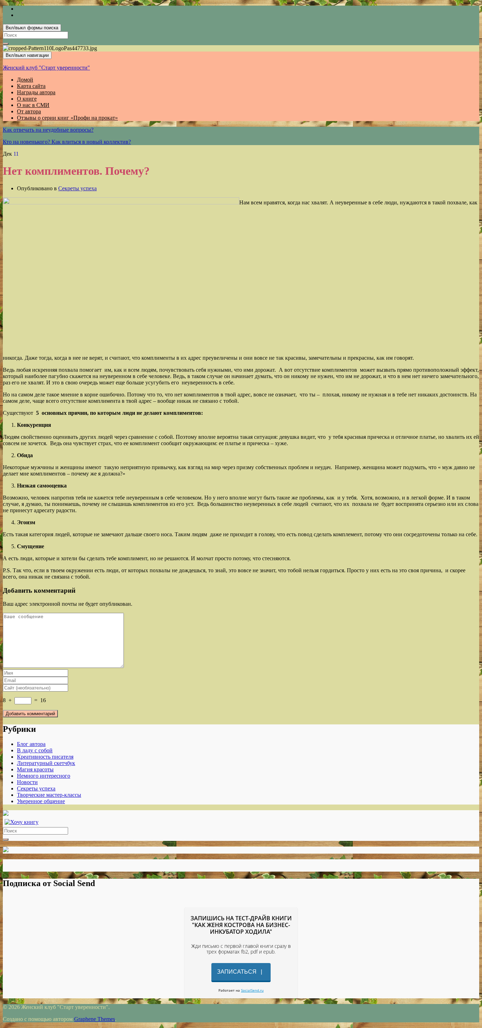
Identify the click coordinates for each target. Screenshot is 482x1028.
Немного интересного (43, 776)
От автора (29, 111)
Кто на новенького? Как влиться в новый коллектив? (67, 142)
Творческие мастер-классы (49, 795)
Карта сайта (31, 86)
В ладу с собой (35, 750)
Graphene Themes (94, 1019)
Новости (27, 782)
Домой (25, 80)
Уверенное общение (41, 801)
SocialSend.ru (252, 990)
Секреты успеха (77, 188)
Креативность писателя (45, 757)
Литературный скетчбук (46, 763)
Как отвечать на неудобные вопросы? (48, 130)
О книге (27, 99)
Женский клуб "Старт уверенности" (46, 68)
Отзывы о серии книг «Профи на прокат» (67, 118)
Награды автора (36, 92)
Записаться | (241, 972)
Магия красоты (35, 769)
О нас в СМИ (33, 105)
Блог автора (31, 744)
